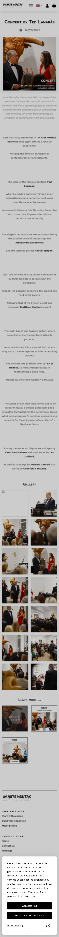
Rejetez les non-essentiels (29, 915)
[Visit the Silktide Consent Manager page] (48, 925)
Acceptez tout (29, 905)
